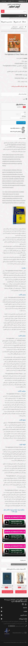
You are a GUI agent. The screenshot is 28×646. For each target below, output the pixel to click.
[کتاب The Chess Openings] (7, 578)
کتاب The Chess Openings (7, 585)
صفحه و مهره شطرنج (7, 22)
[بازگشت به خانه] (25, 27)
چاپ (24, 99)
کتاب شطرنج (18, 22)
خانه (25, 22)
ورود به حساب (4, 1)
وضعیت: (25, 58)
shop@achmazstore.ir (17, 633)
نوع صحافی (24, 116)
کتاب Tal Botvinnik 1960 (22, 585)
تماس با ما (9, 1)
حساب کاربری (24, 615)
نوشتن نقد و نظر (22, 94)
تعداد (25, 112)
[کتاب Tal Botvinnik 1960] (20, 578)
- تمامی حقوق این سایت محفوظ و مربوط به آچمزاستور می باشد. (13, 642)
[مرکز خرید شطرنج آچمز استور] (14, 6)
